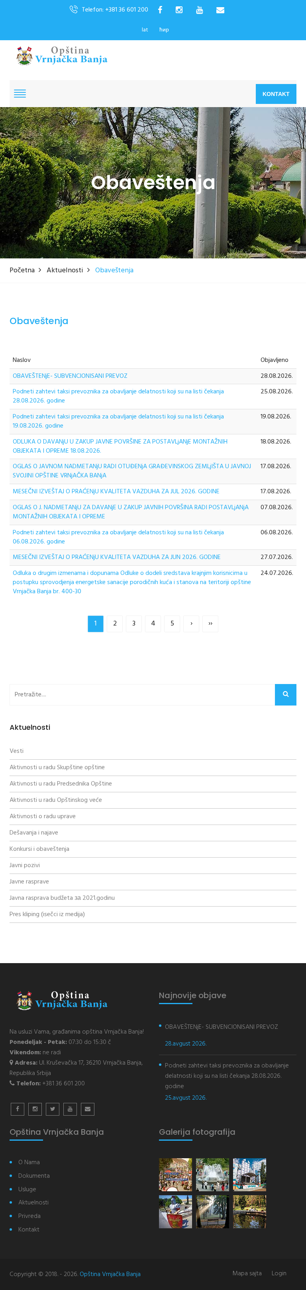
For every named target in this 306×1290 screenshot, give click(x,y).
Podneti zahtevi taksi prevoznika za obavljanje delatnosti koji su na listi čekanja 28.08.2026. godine (118, 396)
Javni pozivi (25, 865)
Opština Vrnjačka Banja (110, 1274)
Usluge (27, 1189)
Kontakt (276, 94)
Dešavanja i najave (34, 833)
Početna (22, 270)
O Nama (29, 1162)
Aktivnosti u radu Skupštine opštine (57, 767)
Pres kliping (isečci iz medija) (47, 914)
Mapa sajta (247, 1273)
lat (145, 30)
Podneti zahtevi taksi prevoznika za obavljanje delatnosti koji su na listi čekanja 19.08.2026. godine (118, 421)
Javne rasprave (29, 882)
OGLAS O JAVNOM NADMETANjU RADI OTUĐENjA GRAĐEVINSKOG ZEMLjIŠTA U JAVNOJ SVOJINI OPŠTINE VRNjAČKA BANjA (132, 471)
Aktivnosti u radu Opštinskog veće (56, 800)
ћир (164, 30)
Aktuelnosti (65, 270)
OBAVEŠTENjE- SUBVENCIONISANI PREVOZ (70, 376)
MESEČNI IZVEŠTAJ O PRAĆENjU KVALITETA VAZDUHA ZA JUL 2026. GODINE (116, 491)
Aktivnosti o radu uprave (43, 816)
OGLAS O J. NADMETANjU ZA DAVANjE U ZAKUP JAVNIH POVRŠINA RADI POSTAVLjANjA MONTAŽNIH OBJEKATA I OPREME (131, 512)
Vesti (17, 751)
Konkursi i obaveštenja (39, 849)
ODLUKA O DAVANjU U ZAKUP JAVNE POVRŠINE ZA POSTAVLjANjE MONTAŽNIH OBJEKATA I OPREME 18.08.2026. (120, 447)
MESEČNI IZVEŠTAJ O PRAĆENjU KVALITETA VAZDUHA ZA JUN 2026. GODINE (117, 557)
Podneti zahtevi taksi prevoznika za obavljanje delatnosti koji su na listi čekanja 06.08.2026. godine (118, 537)
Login (279, 1273)
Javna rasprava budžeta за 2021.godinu (62, 898)
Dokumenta (34, 1176)
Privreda (29, 1216)
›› (210, 623)
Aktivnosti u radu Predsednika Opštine (61, 784)
